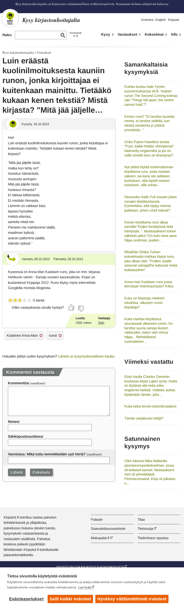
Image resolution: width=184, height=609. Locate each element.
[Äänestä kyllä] (72, 307)
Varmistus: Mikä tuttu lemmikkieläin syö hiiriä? (47, 454)
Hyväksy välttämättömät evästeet (132, 599)
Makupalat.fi (100, 538)
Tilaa (141, 519)
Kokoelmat (154, 34)
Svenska (147, 20)
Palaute (97, 519)
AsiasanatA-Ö (75, 34)
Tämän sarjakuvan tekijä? (143, 418)
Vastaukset (127, 34)
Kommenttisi (18, 383)
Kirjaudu (173, 20)
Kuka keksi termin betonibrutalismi (150, 406)
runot (53, 335)
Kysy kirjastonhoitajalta (18, 52)
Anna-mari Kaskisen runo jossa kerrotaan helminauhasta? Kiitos (148, 284)
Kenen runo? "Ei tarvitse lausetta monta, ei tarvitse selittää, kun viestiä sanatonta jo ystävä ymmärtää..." (149, 123)
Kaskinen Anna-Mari (22, 335)
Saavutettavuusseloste (108, 528)
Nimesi (13, 421)
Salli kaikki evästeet (70, 599)
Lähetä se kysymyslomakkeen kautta (86, 356)
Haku (7, 35)
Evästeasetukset (26, 599)
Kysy (105, 34)
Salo (101, 322)
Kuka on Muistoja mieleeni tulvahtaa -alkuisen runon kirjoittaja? (144, 302)
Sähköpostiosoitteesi (25, 436)
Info (174, 34)
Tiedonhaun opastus (153, 538)
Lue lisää (84, 587)
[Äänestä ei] (81, 309)
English (160, 20)
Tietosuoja (145, 528)
